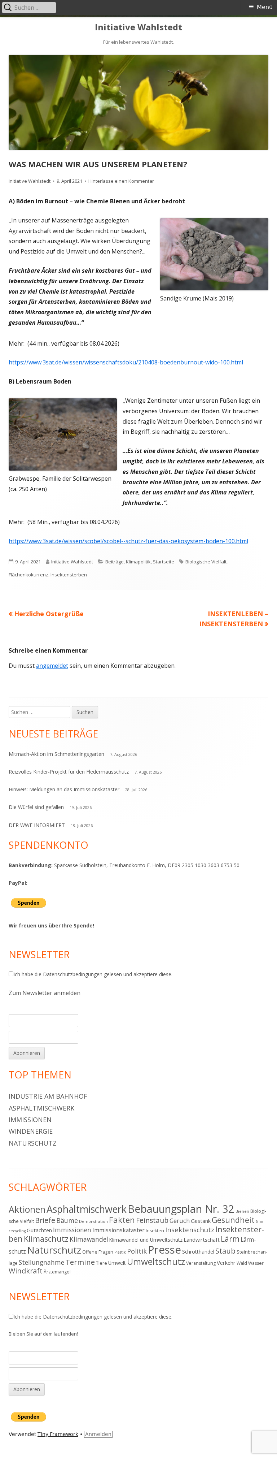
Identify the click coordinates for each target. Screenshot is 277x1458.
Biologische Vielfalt (206, 561)
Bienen (242, 1211)
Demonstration (93, 1221)
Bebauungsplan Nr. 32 (181, 1209)
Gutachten (39, 1230)
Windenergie (31, 1131)
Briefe (45, 1220)
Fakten (122, 1219)
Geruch (180, 1220)
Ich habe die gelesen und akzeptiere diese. (92, 974)
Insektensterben (68, 574)
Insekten (155, 1231)
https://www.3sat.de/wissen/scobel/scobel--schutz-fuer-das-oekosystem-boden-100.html (128, 541)
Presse (164, 1249)
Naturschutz (33, 1143)
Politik (137, 1251)
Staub (225, 1251)
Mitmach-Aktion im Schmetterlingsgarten (56, 753)
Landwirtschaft (202, 1239)
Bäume (67, 1220)
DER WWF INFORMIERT (37, 825)
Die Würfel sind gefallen (36, 807)
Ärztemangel (57, 1272)
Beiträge (114, 561)
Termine (80, 1262)
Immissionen (30, 1119)
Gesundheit (233, 1220)
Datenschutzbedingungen (72, 974)
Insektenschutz (189, 1229)
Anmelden (98, 1434)
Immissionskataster (118, 1230)
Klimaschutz (46, 1238)
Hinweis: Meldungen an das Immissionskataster (64, 789)
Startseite (163, 561)
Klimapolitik (138, 561)
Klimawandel (89, 1239)
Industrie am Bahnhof (48, 1096)
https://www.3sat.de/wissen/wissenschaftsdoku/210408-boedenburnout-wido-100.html (126, 362)
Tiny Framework (58, 1434)
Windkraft (26, 1271)
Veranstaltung (201, 1263)
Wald (242, 1263)
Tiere (101, 1263)
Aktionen (27, 1209)
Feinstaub (152, 1220)
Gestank (201, 1220)
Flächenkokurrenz (28, 574)
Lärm (230, 1238)
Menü (265, 7)
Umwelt (117, 1262)
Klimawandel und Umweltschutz (146, 1239)
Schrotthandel (198, 1251)
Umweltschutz (156, 1261)
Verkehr (226, 1262)
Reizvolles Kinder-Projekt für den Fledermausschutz (69, 771)
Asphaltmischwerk (41, 1108)
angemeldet (52, 666)
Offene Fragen (97, 1252)
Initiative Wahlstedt (138, 27)
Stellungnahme (41, 1262)
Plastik (120, 1252)
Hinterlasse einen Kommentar (121, 181)
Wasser (256, 1263)
